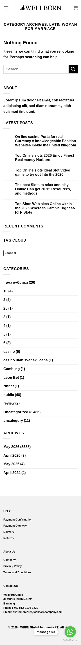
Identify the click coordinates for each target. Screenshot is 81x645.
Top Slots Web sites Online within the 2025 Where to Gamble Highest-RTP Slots (45, 208)
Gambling (11, 369)
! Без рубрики (15, 282)
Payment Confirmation (17, 519)
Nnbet (8, 386)
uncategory (13, 420)
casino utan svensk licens (25, 360)
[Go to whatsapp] (70, 631)
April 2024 (11, 473)
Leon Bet (11, 377)
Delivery (8, 532)
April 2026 (11, 455)
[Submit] (73, 69)
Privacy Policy (12, 566)
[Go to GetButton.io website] (70, 640)
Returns (8, 538)
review (8, 403)
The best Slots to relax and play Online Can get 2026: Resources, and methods (43, 189)
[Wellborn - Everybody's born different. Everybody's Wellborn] (40, 8)
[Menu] (6, 7)
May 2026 (11, 447)
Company (9, 559)
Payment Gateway (15, 525)
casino (9, 352)
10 (5, 291)
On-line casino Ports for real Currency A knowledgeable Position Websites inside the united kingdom (45, 141)
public (8, 395)
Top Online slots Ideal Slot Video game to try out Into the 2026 (42, 172)
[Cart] (75, 8)
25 (5, 308)
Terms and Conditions (17, 572)
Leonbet (10, 253)
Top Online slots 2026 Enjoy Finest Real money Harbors (44, 158)
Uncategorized (15, 412)
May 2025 (11, 464)
